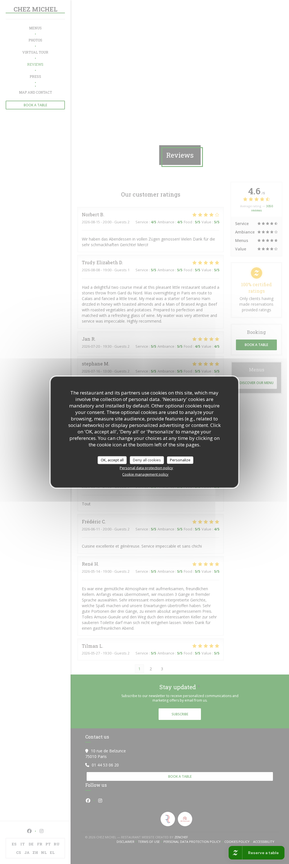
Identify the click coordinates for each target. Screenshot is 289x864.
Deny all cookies (147, 459)
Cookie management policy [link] (145, 474)
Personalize (180, 459)
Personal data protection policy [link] (146, 467)
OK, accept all (112, 459)
